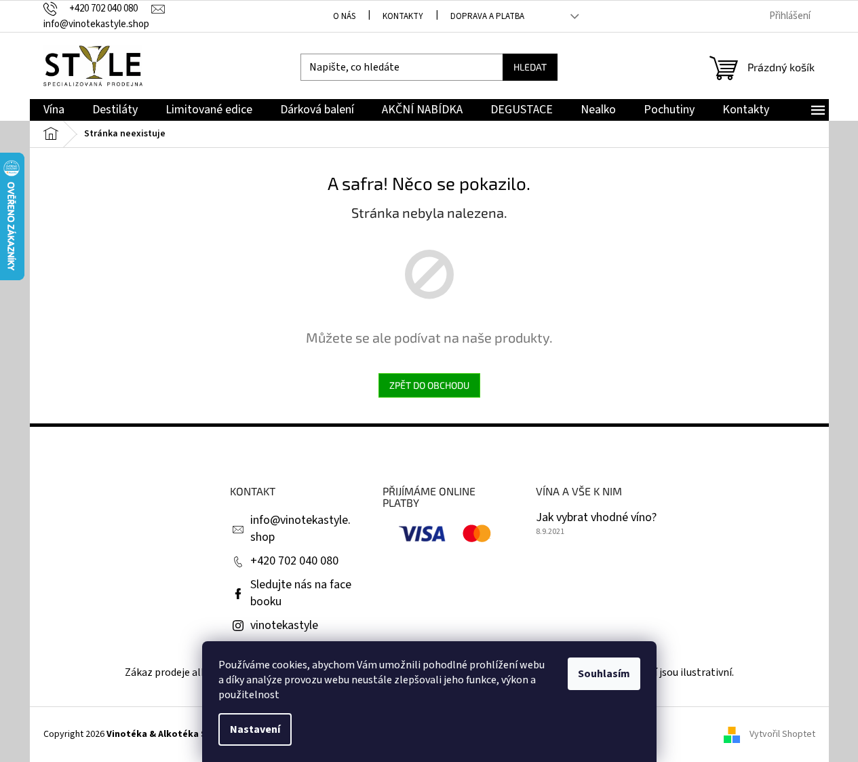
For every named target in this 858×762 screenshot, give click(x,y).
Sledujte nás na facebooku (300, 593)
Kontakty (403, 16)
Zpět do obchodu (429, 385)
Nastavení (255, 729)
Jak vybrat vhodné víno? (596, 518)
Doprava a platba (487, 16)
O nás (344, 16)
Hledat (530, 67)
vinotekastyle (284, 625)
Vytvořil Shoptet (782, 734)
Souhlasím (604, 673)
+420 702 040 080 (294, 560)
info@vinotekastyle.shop (300, 529)
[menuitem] (54, 110)
